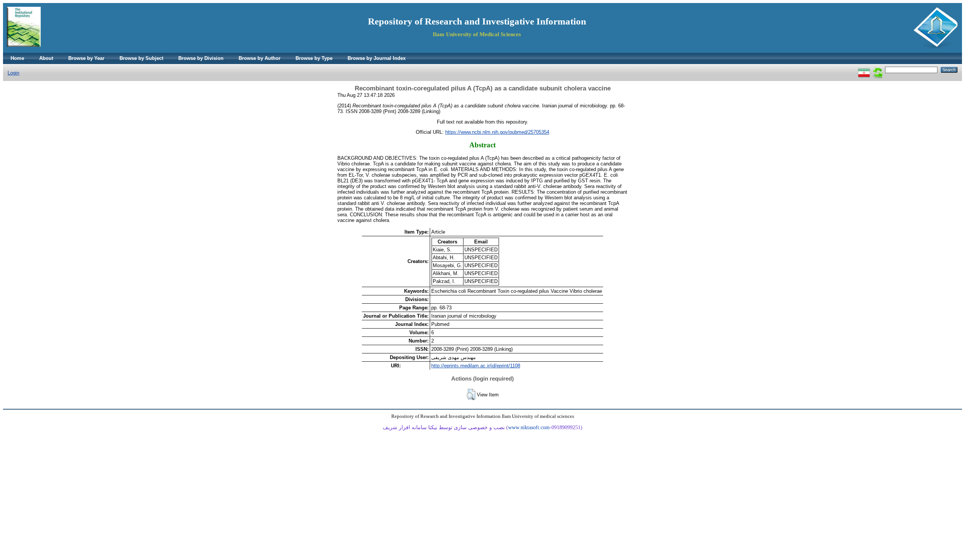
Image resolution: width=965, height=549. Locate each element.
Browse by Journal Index (377, 58)
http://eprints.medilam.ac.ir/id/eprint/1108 (475, 366)
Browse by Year (86, 58)
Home (17, 58)
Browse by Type (314, 58)
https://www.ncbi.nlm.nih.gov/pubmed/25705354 (497, 132)
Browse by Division (201, 58)
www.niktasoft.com (529, 427)
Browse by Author (259, 58)
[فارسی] (864, 69)
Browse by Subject (141, 58)
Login (13, 73)
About (46, 58)
